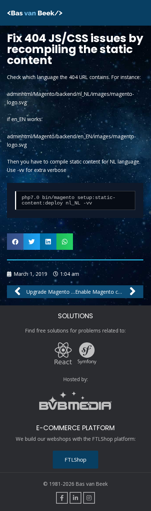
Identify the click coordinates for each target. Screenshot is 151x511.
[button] (15, 241)
